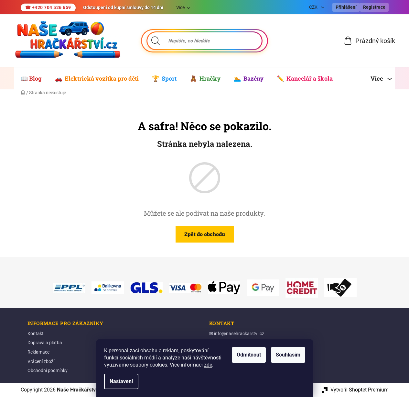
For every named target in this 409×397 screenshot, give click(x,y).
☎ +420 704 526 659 (48, 7)
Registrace (374, 7)
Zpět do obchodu (204, 234)
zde (208, 365)
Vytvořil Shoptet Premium (359, 390)
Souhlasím (288, 355)
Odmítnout (249, 355)
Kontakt (35, 333)
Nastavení (121, 381)
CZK (313, 7)
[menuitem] (31, 78)
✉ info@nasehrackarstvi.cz (236, 333)
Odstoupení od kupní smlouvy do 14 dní (123, 7)
